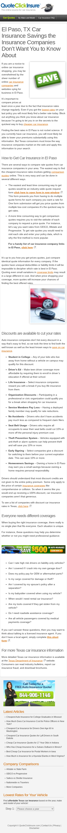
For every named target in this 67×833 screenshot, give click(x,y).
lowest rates (48, 109)
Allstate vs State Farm (16, 769)
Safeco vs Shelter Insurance (19, 778)
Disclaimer (34, 828)
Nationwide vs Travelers (17, 782)
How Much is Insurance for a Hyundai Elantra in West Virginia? (35, 756)
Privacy (56, 825)
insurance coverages (34, 485)
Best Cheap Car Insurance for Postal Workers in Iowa (31, 751)
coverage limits (45, 272)
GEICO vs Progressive (16, 773)
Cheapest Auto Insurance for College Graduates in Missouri (34, 717)
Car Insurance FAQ (46, 18)
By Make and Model (26, 18)
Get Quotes (9, 17)
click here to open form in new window (36, 192)
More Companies (14, 787)
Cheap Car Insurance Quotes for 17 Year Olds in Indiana (32, 743)
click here (27, 247)
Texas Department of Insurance (25, 660)
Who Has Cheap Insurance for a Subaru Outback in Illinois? (34, 747)
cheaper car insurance (36, 124)
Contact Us (46, 825)
